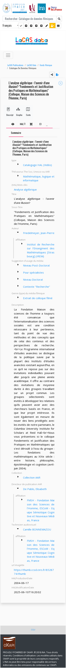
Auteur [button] (15, 228)
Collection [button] (17, 472)
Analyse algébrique (25, 189)
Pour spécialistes (33, 272)
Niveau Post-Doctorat (36, 265)
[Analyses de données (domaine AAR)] (36, 25)
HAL (22, 124)
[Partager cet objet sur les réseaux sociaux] (52, 74)
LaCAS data (31, 65)
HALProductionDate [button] (22, 578)
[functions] (46, 25)
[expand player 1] (31, 123)
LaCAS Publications (15, 65)
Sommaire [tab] (16, 133)
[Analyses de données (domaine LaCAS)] (41, 25)
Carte (28, 114)
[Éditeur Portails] (21, 25)
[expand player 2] (40, 123)
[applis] (58, 25)
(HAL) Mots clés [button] (19, 184)
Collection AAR (31, 477)
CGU (33, 629)
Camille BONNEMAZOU (37, 529)
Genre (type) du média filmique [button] (28, 293)
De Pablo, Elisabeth (35, 489)
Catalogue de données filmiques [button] (22, 68)
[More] (17, 164)
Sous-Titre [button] (17, 207)
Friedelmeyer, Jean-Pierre (38, 233)
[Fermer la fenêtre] (60, 83)
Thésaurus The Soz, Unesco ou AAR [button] (31, 171)
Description (8, 114)
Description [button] (18, 304)
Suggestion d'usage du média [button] (27, 260)
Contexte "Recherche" (36, 286)
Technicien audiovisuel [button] (24, 524)
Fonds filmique (46, 65)
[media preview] (12, 123)
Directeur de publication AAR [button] (27, 484)
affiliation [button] (20, 239)
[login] (52, 25)
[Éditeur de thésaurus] (31, 25)
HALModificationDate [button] (23, 587)
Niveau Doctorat (33, 279)
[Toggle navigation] (8, 55)
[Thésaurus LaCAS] (26, 25)
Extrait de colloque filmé (37, 298)
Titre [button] (14, 194)
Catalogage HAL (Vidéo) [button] (37, 165)
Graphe (18, 114)
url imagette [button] (18, 565)
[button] (14, 65)
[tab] (29, 124)
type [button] (14, 160)
